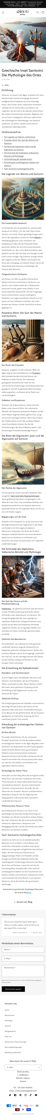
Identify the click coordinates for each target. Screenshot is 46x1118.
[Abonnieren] (38, 1067)
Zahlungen (9, 1020)
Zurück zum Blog (24, 902)
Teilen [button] (6, 85)
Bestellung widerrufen (13, 1052)
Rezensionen (10, 1015)
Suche (7, 1010)
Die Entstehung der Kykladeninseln (18, 159)
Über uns (8, 1036)
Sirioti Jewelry (19, 1113)
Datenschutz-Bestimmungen (16, 1042)
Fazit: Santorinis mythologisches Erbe (19, 169)
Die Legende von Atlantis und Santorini (19, 137)
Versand (8, 1026)
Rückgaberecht (10, 1031)
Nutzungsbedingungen (13, 1047)
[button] (3, 12)
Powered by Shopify (29, 1113)
